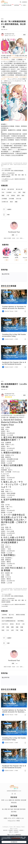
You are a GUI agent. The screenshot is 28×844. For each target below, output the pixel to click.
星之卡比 (7, 437)
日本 (3, 192)
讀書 (12, 627)
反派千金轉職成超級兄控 (13, 500)
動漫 (11, 201)
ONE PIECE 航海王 (14, 567)
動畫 (22, 627)
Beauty (19, 826)
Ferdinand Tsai (9, 34)
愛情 (18, 195)
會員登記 (24, 2)
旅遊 (13, 174)
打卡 (9, 174)
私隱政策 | (22, 830)
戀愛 (24, 192)
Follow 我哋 (5, 180)
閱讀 (7, 627)
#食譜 (18, 818)
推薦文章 (11, 800)
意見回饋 (23, 800)
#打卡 (13, 818)
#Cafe (22, 818)
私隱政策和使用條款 (15, 838)
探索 (2, 800)
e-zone (16, 828)
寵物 (23, 174)
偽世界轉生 (21, 621)
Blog (12, 828)
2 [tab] (13, 10)
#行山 (9, 818)
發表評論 (5, 274)
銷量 (22, 630)
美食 (16, 174)
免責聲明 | (11, 830)
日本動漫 (8, 192)
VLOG (6, 800)
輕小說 (3, 189)
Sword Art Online (12, 419)
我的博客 (13, 812)
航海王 (12, 624)
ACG (15, 192)
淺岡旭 (13, 56)
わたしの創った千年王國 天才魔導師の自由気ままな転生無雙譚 (13, 540)
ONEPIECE (5, 624)
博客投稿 (13, 802)
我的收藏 (16, 809)
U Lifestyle (6, 826)
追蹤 (24, 34)
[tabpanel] (14, 9)
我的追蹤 (22, 809)
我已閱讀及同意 (14, 842)
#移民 (18, 821)
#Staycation (12, 821)
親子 (19, 174)
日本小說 (18, 198)
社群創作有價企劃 (6, 5)
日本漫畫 (11, 198)
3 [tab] (15, 10)
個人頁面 (4, 809)
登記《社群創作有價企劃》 (17, 170)
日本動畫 (4, 198)
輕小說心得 (19, 189)
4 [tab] (17, 10)
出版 (12, 630)
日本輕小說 (5, 201)
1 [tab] (11, 10)
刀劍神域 (4, 614)
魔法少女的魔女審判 (13, 465)
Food (23, 826)
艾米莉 (16, 257)
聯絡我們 (16, 832)
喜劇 (23, 195)
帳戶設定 (10, 809)
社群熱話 (16, 5)
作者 (17, 630)
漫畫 (16, 201)
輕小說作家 (11, 189)
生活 (2, 19)
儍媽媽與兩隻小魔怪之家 (6, 257)
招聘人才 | (11, 832)
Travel (11, 826)
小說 (7, 195)
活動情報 (8, 176)
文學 (3, 627)
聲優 (3, 195)
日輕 (19, 192)
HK (15, 826)
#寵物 (5, 818)
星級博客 (17, 800)
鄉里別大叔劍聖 (10, 452)
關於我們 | (6, 830)
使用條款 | (16, 830)
